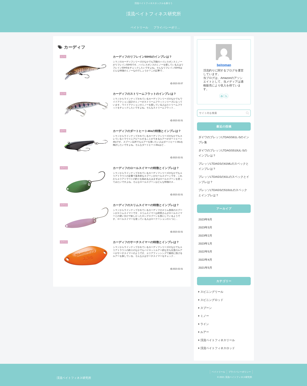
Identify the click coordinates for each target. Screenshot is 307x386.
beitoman (224, 65)
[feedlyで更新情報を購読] (222, 96)
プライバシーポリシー (239, 372)
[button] (247, 113)
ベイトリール (218, 372)
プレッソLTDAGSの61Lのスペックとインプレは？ (223, 179)
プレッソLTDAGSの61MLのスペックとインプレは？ (223, 166)
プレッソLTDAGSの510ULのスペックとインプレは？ (222, 192)
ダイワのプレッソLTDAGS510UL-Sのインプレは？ (222, 153)
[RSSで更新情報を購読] (226, 96)
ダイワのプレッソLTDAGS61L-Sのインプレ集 (223, 140)
